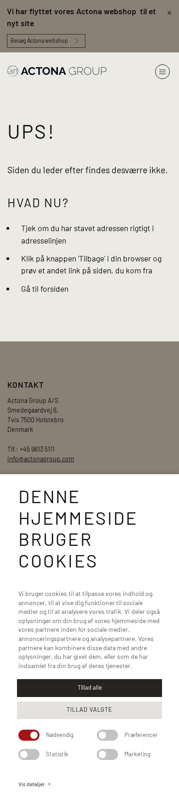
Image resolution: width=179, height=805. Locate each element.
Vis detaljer (35, 784)
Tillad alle (90, 687)
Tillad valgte (89, 709)
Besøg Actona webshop (39, 40)
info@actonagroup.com (40, 459)
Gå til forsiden (44, 288)
